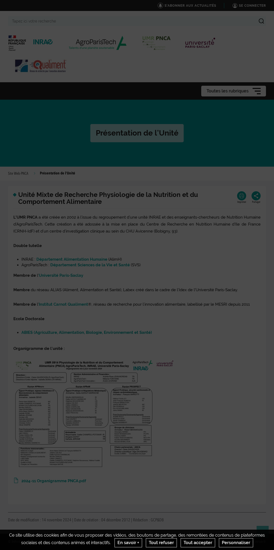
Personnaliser (236, 542)
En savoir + (128, 542)
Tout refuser (161, 542)
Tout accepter (198, 542)
